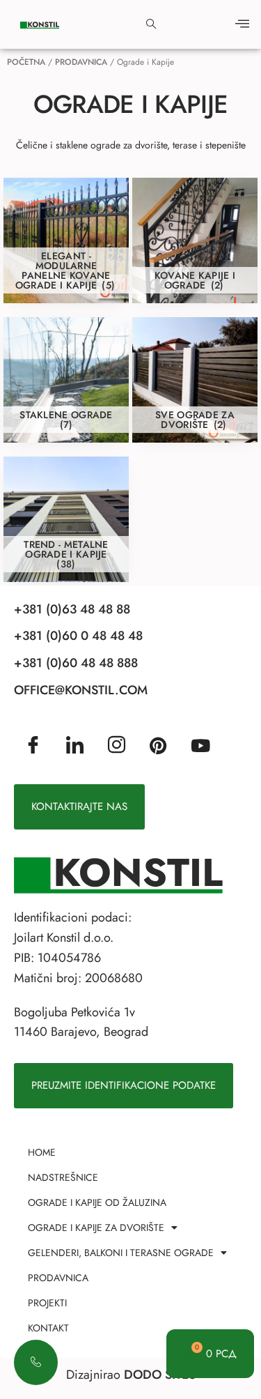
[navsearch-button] (151, 24)
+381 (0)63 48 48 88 (72, 609)
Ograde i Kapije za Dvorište (96, 1227)
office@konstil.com (81, 690)
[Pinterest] (158, 745)
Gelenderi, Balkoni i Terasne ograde (121, 1253)
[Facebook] (33, 746)
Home (42, 1152)
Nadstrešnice (63, 1177)
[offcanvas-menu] (242, 24)
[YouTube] (200, 745)
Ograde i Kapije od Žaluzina (97, 1202)
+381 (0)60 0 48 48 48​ (78, 636)
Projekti (47, 1303)
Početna (26, 62)
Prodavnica (81, 62)
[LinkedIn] (74, 746)
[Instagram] (116, 746)
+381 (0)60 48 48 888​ (76, 663)
